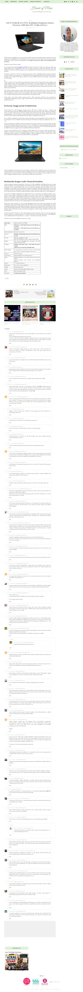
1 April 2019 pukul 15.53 (20, 688)
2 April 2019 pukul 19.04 (17, 789)
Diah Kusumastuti (13, 870)
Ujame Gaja (11, 451)
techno (30, 20)
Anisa (10, 409)
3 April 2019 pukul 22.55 (20, 900)
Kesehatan (13, 1)
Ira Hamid (11, 357)
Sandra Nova (12, 688)
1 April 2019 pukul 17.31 (19, 710)
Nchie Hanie (12, 535)
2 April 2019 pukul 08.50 (20, 734)
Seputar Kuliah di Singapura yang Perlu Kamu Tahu (71, 89)
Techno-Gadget (23, 1)
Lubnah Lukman (12, 512)
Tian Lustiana (12, 759)
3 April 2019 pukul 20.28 (30, 850)
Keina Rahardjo (12, 860)
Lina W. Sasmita (12, 839)
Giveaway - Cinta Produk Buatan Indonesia (70, 130)
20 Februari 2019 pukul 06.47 (21, 546)
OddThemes (56, 989)
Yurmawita (11, 750)
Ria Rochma (11, 891)
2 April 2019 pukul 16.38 (21, 768)
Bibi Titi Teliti (12, 768)
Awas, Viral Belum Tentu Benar (71, 108)
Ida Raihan (11, 710)
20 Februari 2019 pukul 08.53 (22, 605)
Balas (10, 343)
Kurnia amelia (12, 605)
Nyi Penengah (12, 583)
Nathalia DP (12, 807)
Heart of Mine (41, 8)
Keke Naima (11, 501)
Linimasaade (12, 546)
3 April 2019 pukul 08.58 (20, 807)
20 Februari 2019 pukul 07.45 (20, 555)
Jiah (10, 471)
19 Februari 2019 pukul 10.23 (20, 376)
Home (6, 1)
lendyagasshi (12, 592)
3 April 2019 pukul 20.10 (21, 839)
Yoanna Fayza (12, 563)
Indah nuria (12, 462)
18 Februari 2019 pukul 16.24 (20, 357)
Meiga (10, 418)
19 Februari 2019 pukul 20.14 (25, 488)
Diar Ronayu (12, 671)
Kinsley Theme (39, 989)
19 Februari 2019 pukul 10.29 (21, 384)
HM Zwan (11, 778)
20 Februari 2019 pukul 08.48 (22, 592)
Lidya (10, 331)
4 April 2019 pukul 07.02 (21, 911)
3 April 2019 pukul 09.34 (21, 817)
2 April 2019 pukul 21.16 (24, 798)
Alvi (10, 426)
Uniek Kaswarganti (18, 828)
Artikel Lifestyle (35, 1)
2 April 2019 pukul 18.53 (18, 778)
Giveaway (46, 1)
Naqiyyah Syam (12, 817)
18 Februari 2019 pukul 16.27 (17, 367)
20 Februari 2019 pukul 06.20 (24, 522)
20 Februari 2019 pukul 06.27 (21, 535)
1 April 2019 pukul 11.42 (20, 671)
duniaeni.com (12, 911)
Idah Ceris (11, 376)
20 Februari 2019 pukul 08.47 (22, 583)
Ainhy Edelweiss (13, 652)
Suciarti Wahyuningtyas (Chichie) (16, 850)
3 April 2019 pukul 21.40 (22, 860)
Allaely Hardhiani (13, 522)
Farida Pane (12, 680)
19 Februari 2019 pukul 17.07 (17, 471)
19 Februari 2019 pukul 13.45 (18, 409)
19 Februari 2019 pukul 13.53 (18, 443)
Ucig (10, 789)
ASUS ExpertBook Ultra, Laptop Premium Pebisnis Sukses (70, 82)
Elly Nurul (11, 616)
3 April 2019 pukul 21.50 (23, 870)
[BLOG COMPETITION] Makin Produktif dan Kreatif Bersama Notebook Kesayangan (71, 116)
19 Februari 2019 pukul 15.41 (21, 462)
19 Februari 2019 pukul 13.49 (17, 426)
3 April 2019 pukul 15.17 (28, 828)
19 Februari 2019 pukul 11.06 (22, 396)
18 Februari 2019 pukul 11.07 (18, 331)
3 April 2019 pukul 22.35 (20, 891)
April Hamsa (12, 900)
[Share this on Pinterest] (30, 284)
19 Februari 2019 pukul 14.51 (20, 451)
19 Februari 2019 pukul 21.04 (21, 501)
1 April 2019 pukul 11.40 (17, 661)
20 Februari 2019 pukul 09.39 (23, 628)
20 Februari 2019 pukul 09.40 (28, 642)
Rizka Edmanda (12, 574)
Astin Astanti (12, 699)
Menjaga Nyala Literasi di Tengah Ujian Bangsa (70, 103)
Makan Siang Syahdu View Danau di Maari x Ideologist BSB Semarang (71, 75)
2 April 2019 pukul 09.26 (20, 750)
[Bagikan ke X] (27, 284)
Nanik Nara (11, 734)
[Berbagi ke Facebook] (24, 284)
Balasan (11, 639)
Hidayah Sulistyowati (14, 488)
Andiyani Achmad (13, 719)
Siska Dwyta (12, 384)
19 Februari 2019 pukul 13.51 (17, 434)
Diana (10, 443)
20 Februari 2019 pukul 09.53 (23, 652)
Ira (10, 367)
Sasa (10, 434)
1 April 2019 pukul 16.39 (20, 699)
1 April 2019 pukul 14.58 (20, 680)
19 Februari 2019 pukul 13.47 (18, 418)
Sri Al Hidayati (12, 396)
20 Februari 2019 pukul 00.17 (23, 512)
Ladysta (11, 881)
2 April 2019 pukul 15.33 (21, 759)
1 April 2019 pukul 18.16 (22, 719)
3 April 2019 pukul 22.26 (18, 881)
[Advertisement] (69, 192)
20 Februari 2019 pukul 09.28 (21, 616)
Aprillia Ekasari (13, 628)
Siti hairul (11, 555)
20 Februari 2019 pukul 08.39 (22, 574)
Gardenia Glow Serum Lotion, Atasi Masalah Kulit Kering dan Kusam (71, 137)
